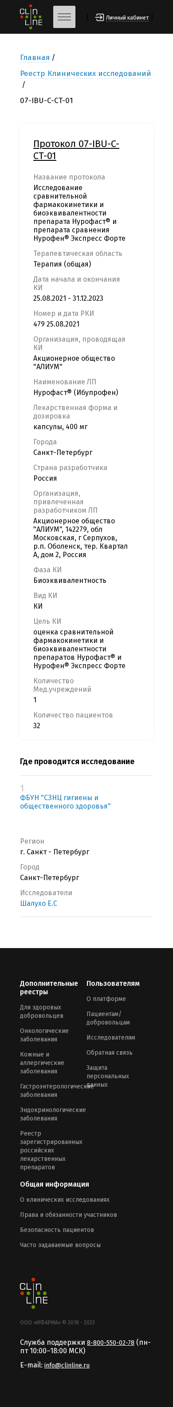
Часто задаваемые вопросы (60, 1245)
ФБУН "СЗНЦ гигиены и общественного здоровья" (65, 801)
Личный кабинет (127, 17)
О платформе (106, 999)
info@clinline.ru (67, 1365)
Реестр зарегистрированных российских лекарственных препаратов (51, 1150)
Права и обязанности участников (68, 1215)
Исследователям (110, 1037)
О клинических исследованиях (65, 1200)
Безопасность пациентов (57, 1230)
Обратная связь (109, 1052)
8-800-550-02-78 (110, 1343)
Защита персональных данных (107, 1076)
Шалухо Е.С (38, 903)
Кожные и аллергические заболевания (42, 1063)
